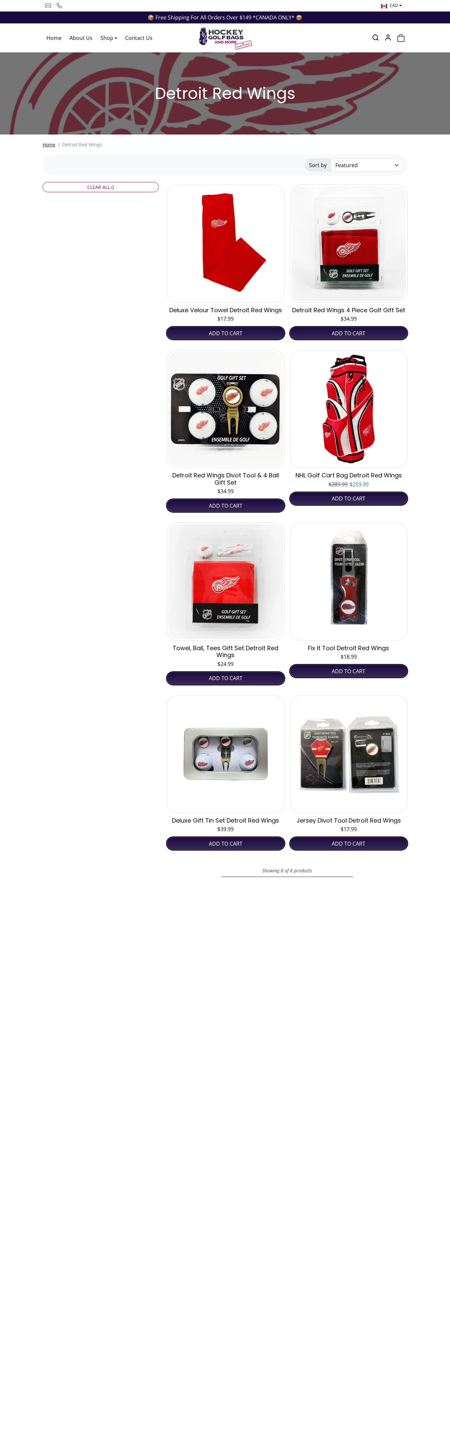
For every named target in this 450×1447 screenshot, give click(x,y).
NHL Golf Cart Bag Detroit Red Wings (348, 475)
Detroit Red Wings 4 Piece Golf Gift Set (348, 310)
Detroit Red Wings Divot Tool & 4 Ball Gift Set (225, 479)
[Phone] (59, 5)
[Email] (48, 5)
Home (54, 38)
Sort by (318, 165)
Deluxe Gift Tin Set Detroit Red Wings (225, 820)
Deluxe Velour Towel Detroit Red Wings (225, 310)
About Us (81, 38)
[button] (375, 38)
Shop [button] (106, 38)
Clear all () (100, 187)
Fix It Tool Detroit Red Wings (348, 648)
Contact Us (139, 38)
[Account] (388, 38)
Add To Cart (225, 333)
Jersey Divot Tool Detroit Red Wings (348, 820)
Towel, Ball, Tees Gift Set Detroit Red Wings (225, 652)
